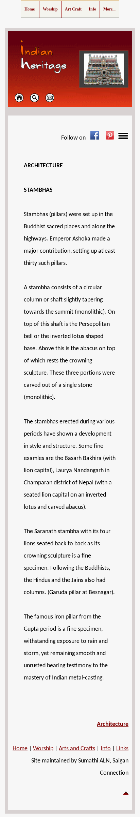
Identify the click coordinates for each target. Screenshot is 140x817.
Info (106, 749)
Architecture (112, 724)
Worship (43, 749)
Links (122, 749)
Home (20, 749)
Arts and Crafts (77, 749)
